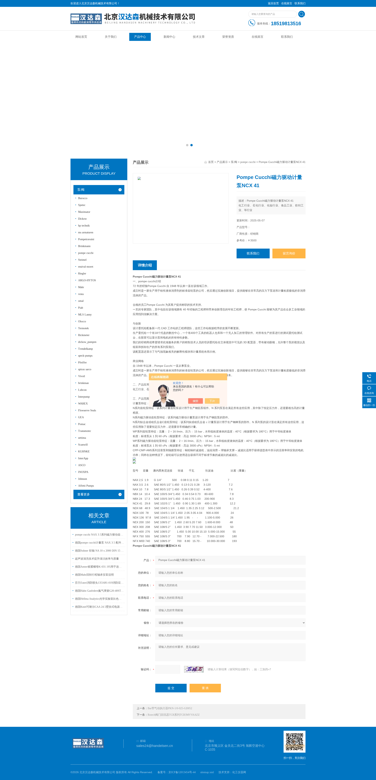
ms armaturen (85, 232)
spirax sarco (84, 369)
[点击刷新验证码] (194, 669)
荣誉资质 (228, 36)
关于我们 (111, 36)
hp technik (84, 225)
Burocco (82, 198)
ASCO (81, 465)
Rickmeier (83, 335)
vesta (81, 294)
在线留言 (286, 3)
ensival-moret (85, 266)
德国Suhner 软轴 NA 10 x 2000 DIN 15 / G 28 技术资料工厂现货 (99, 550)
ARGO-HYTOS (87, 280)
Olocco (82, 321)
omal (81, 300)
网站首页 (81, 36)
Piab (80, 307)
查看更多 (83, 494)
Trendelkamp (85, 348)
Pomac (82, 424)
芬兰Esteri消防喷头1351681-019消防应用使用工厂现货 (99, 582)
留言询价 (289, 253)
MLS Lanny (85, 314)
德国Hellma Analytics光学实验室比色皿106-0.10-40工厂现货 (99, 598)
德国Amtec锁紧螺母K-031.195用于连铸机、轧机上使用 (99, 566)
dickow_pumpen (87, 342)
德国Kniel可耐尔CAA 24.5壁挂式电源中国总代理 (99, 606)
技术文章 (199, 36)
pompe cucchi (85, 253)
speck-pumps (85, 355)
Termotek (83, 328)
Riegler (82, 273)
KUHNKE (84, 451)
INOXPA (83, 472)
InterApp (83, 458)
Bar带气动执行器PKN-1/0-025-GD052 (170, 708)
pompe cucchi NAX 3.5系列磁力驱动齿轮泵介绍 (99, 534)
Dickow (82, 218)
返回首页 (273, 3)
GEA (81, 417)
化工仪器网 (239, 772)
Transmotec (84, 431)
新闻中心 (169, 36)
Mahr (81, 287)
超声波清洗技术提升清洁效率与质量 (97, 558)
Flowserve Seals (87, 410)
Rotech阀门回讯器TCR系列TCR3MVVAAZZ (174, 714)
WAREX (83, 403)
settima (82, 437)
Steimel (82, 259)
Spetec (81, 205)
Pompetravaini (86, 239)
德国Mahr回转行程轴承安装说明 (94, 574)
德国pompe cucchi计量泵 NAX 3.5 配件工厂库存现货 (99, 542)
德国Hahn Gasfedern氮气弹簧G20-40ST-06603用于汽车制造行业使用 (99, 590)
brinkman (83, 383)
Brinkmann (84, 246)
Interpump (84, 396)
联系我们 (300, 3)
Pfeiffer (82, 362)
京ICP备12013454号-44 (182, 772)
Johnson (82, 478)
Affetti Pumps (86, 485)
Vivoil (81, 376)
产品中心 (140, 36)
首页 (211, 162)
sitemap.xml (207, 772)
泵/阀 (80, 189)
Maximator (84, 211)
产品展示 (222, 162)
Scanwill (83, 444)
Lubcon (82, 389)
